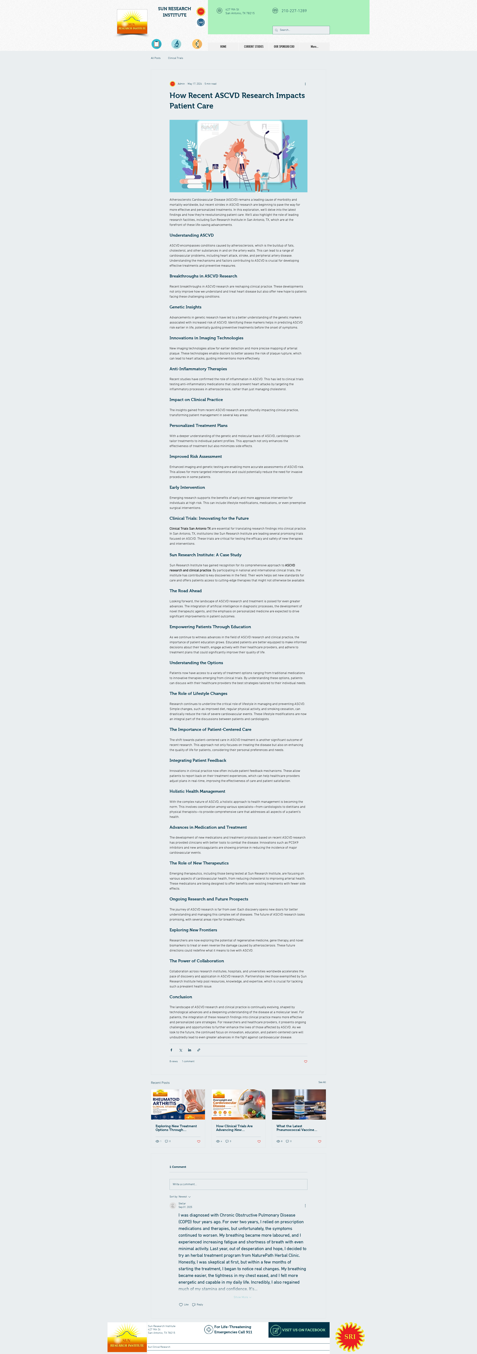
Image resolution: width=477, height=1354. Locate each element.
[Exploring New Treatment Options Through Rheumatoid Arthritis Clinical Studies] (178, 1104)
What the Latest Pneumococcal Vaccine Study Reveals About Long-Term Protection (298, 1128)
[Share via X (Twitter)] (180, 1050)
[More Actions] (305, 1205)
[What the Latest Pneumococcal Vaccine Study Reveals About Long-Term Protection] (299, 1104)
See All (322, 1082)
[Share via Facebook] (171, 1050)
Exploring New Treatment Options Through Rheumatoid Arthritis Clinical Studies (176, 1128)
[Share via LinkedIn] (189, 1050)
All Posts (156, 58)
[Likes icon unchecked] (181, 1305)
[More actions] (305, 84)
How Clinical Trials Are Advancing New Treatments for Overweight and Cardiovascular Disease (238, 1128)
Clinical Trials (175, 58)
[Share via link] (198, 1050)
